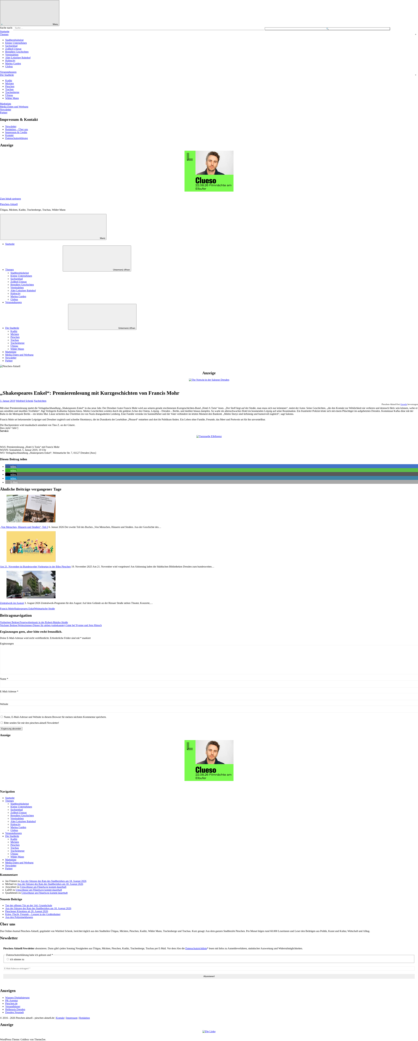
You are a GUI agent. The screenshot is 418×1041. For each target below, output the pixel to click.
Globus (9, 66)
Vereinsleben (11, 54)
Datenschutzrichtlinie (196, 948)
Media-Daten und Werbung (14, 106)
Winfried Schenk (24, 400)
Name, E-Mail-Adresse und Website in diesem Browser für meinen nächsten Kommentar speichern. (55, 717)
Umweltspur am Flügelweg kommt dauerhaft (43, 887)
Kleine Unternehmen (16, 43)
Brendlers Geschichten (17, 51)
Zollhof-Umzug (13, 48)
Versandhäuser (12, 1006)
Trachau (9, 89)
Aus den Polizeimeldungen (19, 917)
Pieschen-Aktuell (9, 204)
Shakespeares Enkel (24, 608)
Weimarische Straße (44, 608)
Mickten (9, 83)
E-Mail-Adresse (9, 691)
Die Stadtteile (7, 75)
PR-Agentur (11, 1000)
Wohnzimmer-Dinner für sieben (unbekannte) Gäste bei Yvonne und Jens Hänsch (51, 625)
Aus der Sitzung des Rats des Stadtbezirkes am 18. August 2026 (53, 881)
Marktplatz (5, 103)
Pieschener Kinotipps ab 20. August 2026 (26, 911)
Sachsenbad (11, 45)
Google (404, 404)
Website (4, 704)
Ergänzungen (7, 643)
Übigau (9, 95)
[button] (11, 466)
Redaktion (84, 1017)
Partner (3, 112)
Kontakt (9, 135)
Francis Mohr (7, 608)
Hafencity (10, 60)
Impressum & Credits (16, 132)
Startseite (4, 31)
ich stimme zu (16, 959)
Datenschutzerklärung (16, 138)
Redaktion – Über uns (16, 129)
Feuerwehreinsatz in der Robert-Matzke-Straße (34, 622)
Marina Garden (13, 63)
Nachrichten (40, 400)
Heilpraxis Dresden (15, 1009)
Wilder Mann (12, 98)
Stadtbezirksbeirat (14, 40)
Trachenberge (12, 92)
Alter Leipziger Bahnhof (18, 57)
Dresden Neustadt (14, 1012)
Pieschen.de (11, 1003)
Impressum (71, 1017)
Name (4, 678)
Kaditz (8, 80)
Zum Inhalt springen (10, 198)
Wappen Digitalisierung (17, 997)
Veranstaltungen (8, 72)
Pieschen (9, 86)
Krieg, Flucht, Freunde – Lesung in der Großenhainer (32, 914)
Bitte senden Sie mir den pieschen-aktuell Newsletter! (31, 722)
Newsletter (5, 109)
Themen (4, 34)
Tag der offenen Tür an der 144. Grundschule (28, 905)
